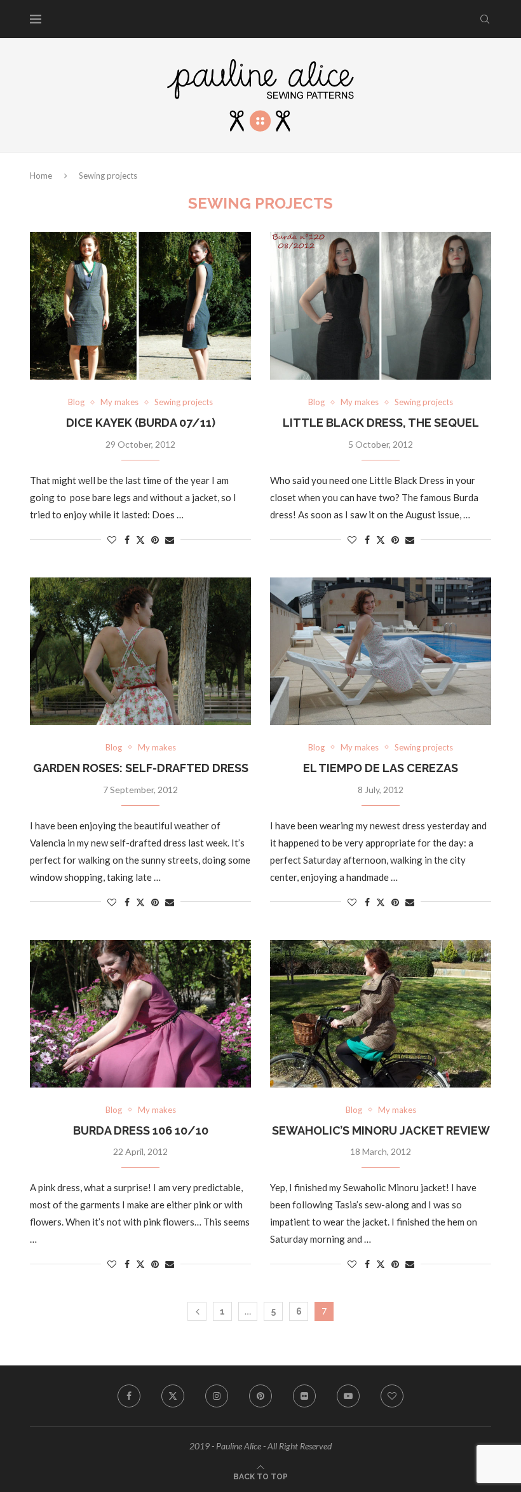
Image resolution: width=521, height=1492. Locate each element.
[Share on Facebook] (127, 539)
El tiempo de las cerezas (380, 768)
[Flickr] (304, 1396)
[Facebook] (129, 1396)
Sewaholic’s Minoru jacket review (381, 1130)
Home (41, 175)
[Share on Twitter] (140, 539)
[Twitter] (172, 1396)
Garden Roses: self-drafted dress (140, 768)
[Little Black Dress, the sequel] (380, 306)
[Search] (484, 19)
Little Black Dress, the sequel (381, 422)
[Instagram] (216, 1396)
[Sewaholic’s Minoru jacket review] (380, 1014)
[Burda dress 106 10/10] (140, 1014)
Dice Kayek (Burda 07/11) (140, 422)
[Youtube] (348, 1396)
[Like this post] (111, 539)
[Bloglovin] (392, 1396)
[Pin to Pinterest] (155, 539)
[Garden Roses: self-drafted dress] (140, 651)
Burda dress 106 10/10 (140, 1130)
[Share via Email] (169, 539)
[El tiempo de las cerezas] (380, 651)
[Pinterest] (260, 1396)
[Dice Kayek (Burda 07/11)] (140, 306)
